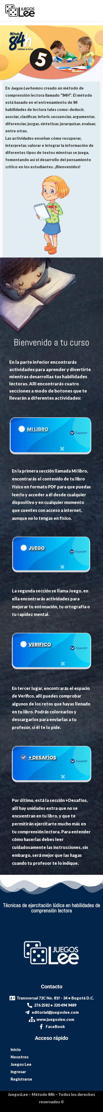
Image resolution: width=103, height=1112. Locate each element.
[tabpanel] (51, 450)
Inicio (16, 1049)
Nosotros (20, 1057)
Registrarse (21, 1079)
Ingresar (18, 1071)
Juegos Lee (21, 1064)
